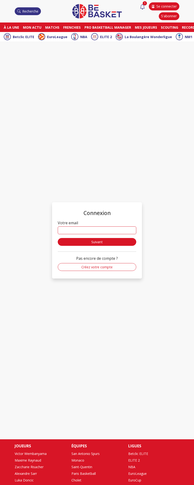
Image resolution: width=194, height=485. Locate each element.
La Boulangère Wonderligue (148, 37)
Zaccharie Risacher (29, 467)
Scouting (169, 27)
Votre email (68, 222)
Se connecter (166, 6)
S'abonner (169, 16)
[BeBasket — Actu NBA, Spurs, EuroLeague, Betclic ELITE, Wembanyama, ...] (97, 10)
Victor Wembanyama (31, 453)
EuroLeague (57, 37)
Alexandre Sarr (26, 473)
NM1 (188, 37)
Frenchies (72, 27)
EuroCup (134, 480)
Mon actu (32, 27)
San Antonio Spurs (85, 453)
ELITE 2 (106, 37)
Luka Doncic (24, 480)
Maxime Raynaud (28, 460)
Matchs (52, 27)
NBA (83, 37)
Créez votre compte (97, 267)
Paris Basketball (83, 473)
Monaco (77, 460)
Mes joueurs (146, 27)
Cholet (76, 480)
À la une (11, 27)
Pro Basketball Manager (107, 27)
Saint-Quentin (81, 467)
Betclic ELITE (23, 37)
